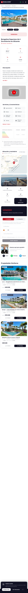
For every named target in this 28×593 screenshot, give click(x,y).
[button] (14, 162)
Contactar (8, 290)
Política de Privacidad (10, 237)
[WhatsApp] (20, 2)
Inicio (2, 5)
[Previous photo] (2, 273)
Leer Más (5, 80)
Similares (9, 219)
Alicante (14, 5)
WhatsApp (21, 290)
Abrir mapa (23, 151)
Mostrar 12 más (6, 124)
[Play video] (14, 92)
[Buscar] (23, 2)
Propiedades (7, 5)
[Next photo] (25, 273)
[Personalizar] (22, 589)
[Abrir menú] (25, 2)
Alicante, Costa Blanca (7, 43)
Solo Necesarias (16, 589)
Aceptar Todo (6, 589)
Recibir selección (14, 240)
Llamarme (20, 219)
